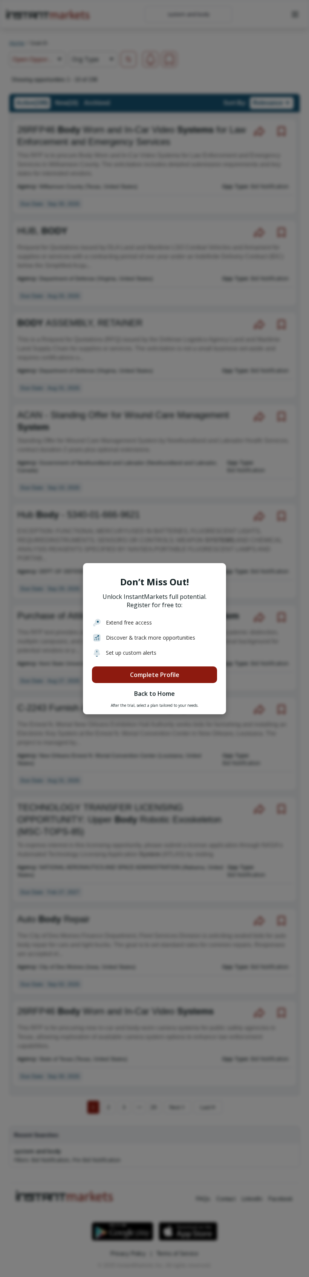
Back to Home (154, 693)
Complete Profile (154, 675)
